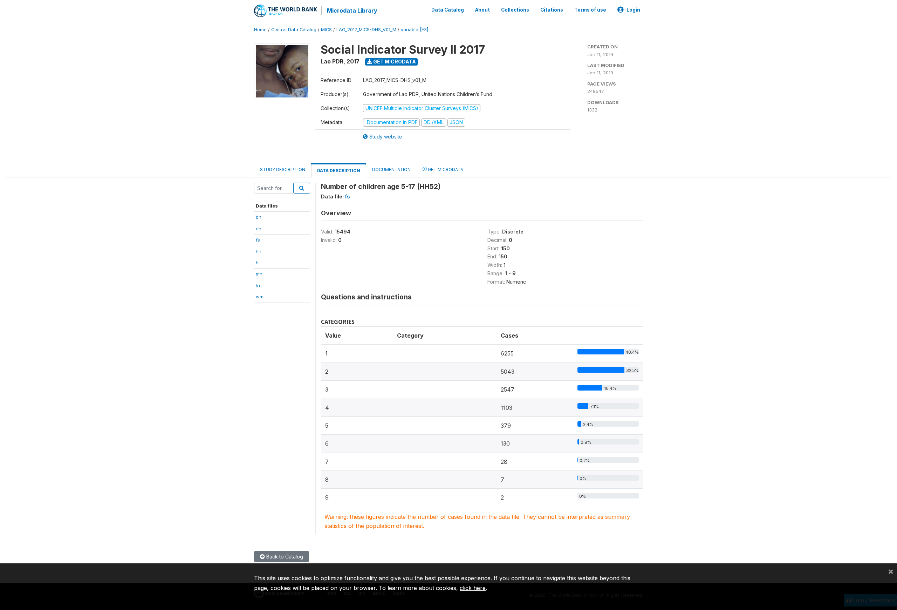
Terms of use (590, 10)
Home (260, 29)
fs (258, 240)
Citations (551, 10)
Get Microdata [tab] (445, 169)
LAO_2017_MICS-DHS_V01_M (366, 29)
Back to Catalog (284, 557)
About (482, 10)
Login (633, 10)
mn (259, 274)
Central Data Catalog (293, 29)
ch (258, 228)
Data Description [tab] (338, 170)
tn (258, 285)
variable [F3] (414, 29)
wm (259, 296)
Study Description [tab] (282, 169)
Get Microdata (394, 62)
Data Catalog (447, 10)
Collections (515, 10)
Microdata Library (352, 10)
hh (258, 251)
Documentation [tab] (391, 169)
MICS (326, 29)
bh (258, 217)
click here (473, 587)
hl (258, 262)
